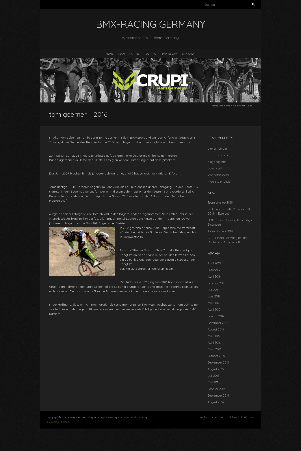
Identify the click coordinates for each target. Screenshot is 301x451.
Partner (135, 53)
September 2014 (218, 395)
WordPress (123, 417)
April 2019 (214, 263)
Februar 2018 (216, 283)
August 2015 (216, 369)
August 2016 (216, 329)
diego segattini (217, 161)
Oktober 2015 (216, 356)
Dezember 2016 (218, 323)
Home (215, 105)
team (121, 53)
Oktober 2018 (216, 270)
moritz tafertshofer (220, 181)
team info (225, 105)
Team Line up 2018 (220, 231)
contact (152, 53)
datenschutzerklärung (241, 417)
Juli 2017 (213, 289)
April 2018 (214, 276)
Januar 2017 (216, 316)
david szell (215, 168)
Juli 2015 (213, 375)
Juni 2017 (214, 296)
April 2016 (214, 342)
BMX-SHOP (188, 53)
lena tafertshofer (218, 175)
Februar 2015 (216, 389)
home (109, 53)
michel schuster (218, 155)
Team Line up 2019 (220, 202)
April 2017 (214, 309)
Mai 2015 (213, 382)
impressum (169, 53)
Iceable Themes (60, 421)
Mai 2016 (213, 336)
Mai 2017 (213, 303)
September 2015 (218, 362)
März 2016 (214, 349)
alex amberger (217, 148)
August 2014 (216, 402)
